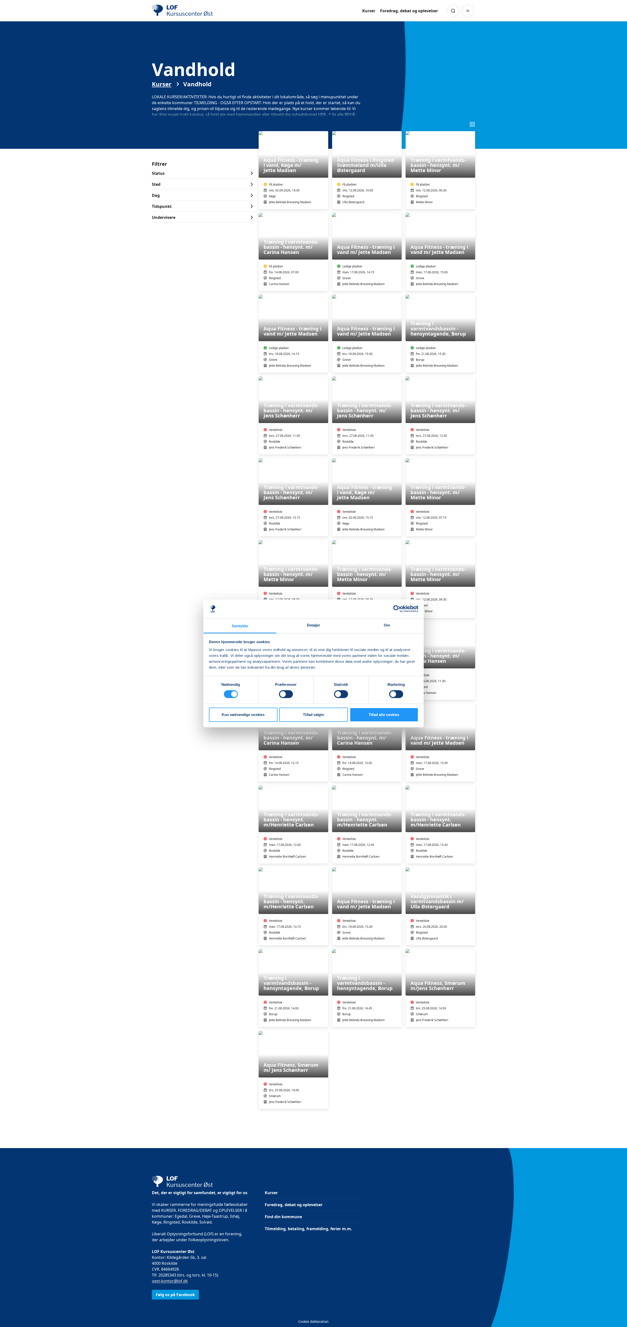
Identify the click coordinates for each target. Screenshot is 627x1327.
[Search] (453, 10)
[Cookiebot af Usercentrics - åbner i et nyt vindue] (396, 609)
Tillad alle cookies (384, 715)
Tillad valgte (313, 715)
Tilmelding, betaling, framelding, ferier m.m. (308, 1228)
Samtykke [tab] (240, 626)
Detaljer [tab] (313, 625)
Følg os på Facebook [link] (175, 1294)
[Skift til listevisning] (472, 124)
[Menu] (467, 10)
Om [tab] (387, 625)
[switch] (286, 694)
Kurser (368, 10)
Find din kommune (283, 1216)
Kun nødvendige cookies (243, 715)
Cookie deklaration (313, 1321)
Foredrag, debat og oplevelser (409, 10)
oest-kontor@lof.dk (170, 1281)
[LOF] (187, 10)
